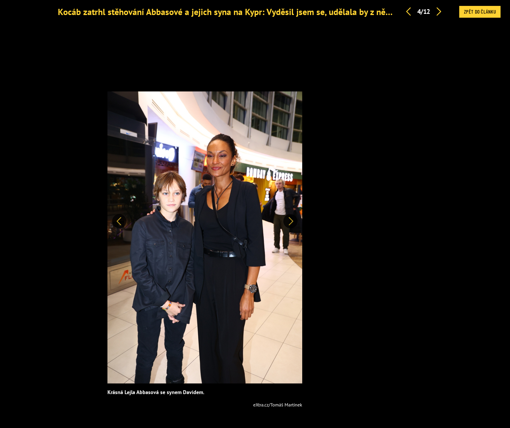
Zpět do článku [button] (480, 11)
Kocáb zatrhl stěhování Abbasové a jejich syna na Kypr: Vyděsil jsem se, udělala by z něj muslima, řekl (249, 11)
